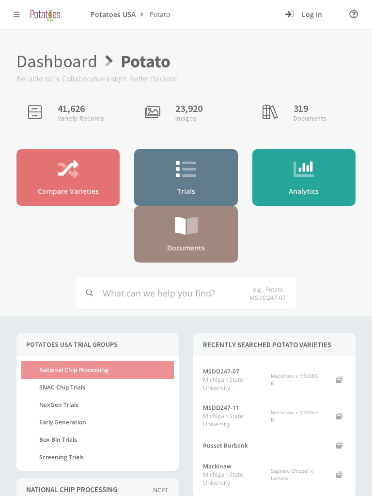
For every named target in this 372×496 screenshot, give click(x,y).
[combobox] (173, 293)
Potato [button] (160, 14)
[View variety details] (339, 379)
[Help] (354, 14)
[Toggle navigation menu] (16, 14)
